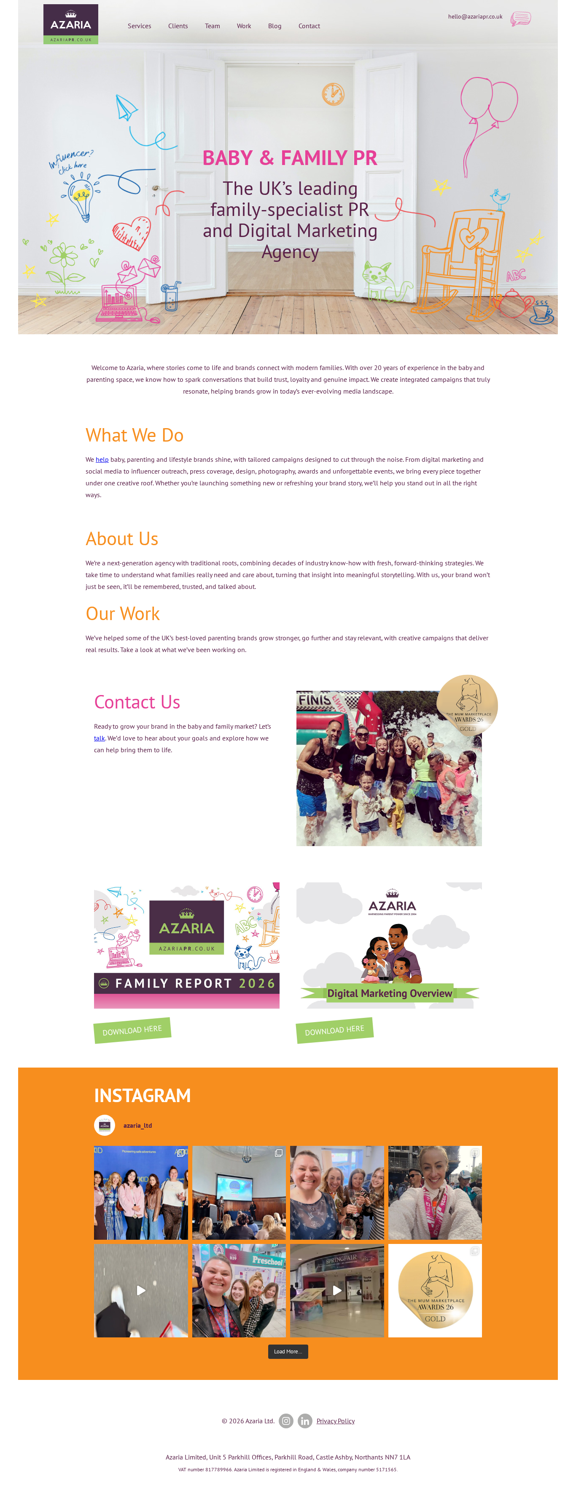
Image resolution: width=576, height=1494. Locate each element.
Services (139, 25)
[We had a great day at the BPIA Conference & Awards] (239, 1193)
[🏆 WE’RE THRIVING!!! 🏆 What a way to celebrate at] (435, 1291)
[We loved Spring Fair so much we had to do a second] (337, 1291)
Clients (178, 25)
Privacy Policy (336, 1421)
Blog (275, 25)
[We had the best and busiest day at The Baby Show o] (141, 1291)
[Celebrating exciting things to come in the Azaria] (337, 1193)
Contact (309, 25)
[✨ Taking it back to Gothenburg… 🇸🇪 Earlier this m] (141, 1193)
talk (99, 738)
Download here (132, 1030)
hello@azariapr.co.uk (475, 16)
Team (212, 25)
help (102, 459)
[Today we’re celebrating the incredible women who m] (239, 1291)
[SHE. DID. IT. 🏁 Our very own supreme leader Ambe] (435, 1193)
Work (244, 25)
